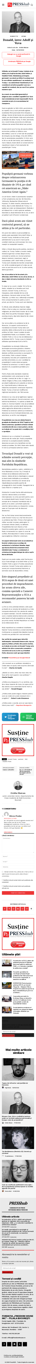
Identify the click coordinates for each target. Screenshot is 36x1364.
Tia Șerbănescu (9, 1156)
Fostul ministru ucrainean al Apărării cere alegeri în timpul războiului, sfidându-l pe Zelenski (23, 1010)
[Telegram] (14, 1344)
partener (20, 759)
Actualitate (6, 1227)
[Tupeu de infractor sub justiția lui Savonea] (18, 1069)
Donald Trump (12, 759)
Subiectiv (14, 36)
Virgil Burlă (8, 1087)
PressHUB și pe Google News (18, 658)
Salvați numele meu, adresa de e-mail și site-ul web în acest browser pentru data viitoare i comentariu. (17, 874)
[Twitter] (9, 909)
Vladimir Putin (7, 761)
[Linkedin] (18, 909)
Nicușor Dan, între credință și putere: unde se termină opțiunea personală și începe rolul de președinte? (16, 1118)
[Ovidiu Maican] (18, 785)
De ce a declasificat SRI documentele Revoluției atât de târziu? (26, 772)
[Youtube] (25, 1344)
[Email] (27, 909)
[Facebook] (5, 909)
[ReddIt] (22, 909)
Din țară (4, 1247)
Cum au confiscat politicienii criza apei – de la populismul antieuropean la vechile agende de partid (17, 1186)
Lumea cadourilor (8, 770)
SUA (26, 759)
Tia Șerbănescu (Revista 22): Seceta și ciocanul (16, 1152)
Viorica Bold (8, 1191)
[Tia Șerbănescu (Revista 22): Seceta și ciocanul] (18, 1138)
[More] (31, 909)
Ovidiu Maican (23, 47)
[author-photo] (3, 1088)
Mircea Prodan (15, 816)
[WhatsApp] (13, 909)
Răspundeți (8, 832)
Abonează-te (7, 1035)
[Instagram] (9, 1344)
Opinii (23, 36)
